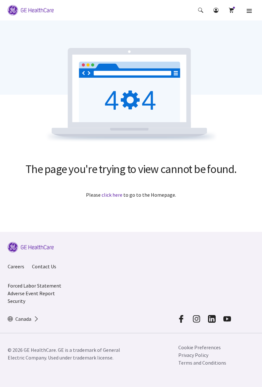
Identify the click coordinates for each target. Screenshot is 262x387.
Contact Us (44, 266)
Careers (16, 266)
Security (16, 301)
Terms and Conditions (202, 362)
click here (112, 195)
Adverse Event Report (31, 293)
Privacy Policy (193, 355)
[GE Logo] (31, 11)
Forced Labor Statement (34, 285)
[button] (200, 10)
